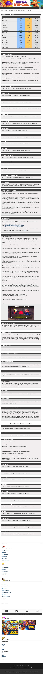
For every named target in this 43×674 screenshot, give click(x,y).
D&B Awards (4, 588)
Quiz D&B (3, 594)
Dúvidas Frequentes (6, 596)
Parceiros (4, 598)
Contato (24, 230)
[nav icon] (40, 8)
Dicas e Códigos (5, 554)
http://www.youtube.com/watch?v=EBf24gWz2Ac (14, 226)
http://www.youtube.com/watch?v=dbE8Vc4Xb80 (14, 225)
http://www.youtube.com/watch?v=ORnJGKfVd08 (27, 228)
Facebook (3, 644)
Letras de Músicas (5, 590)
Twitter (3, 645)
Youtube (3, 648)
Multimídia (4, 558)
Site (2, 643)
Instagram (4, 646)
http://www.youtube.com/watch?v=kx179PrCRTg (14, 224)
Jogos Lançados (5, 550)
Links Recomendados (6, 586)
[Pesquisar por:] (22, 543)
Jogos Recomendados (6, 592)
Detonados (4, 552)
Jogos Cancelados (5, 560)
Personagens (4, 556)
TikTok (3, 649)
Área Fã (3, 583)
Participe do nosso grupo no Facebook (22, 614)
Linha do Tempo (5, 584)
